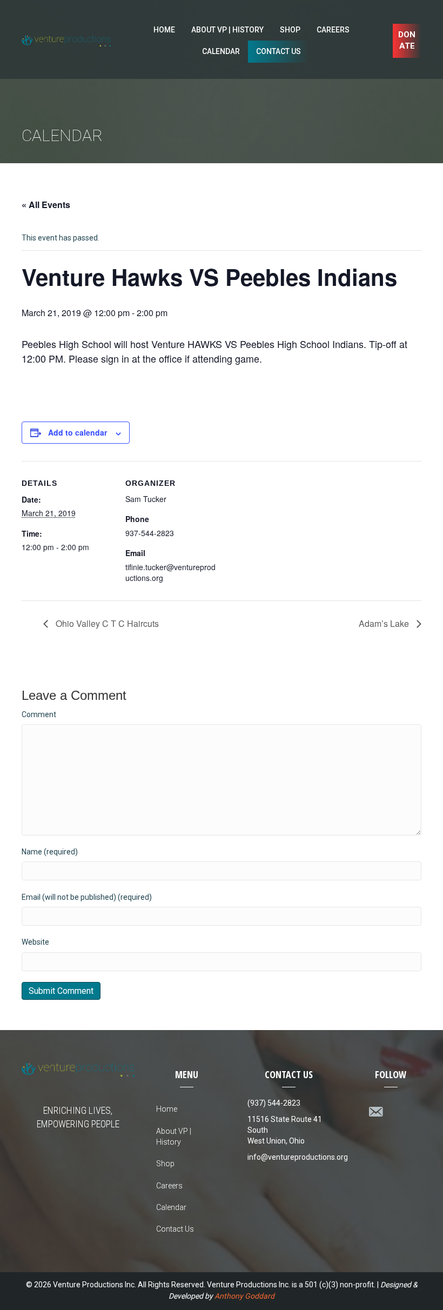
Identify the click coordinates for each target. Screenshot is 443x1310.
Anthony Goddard (244, 1296)
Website (35, 942)
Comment (39, 714)
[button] (407, 41)
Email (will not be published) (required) (87, 897)
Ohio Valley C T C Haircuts (106, 623)
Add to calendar (77, 432)
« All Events (46, 204)
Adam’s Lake (385, 623)
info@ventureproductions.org (297, 1157)
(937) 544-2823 (273, 1103)
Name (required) (50, 851)
